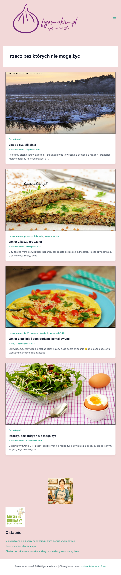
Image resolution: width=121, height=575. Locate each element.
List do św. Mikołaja (22, 144)
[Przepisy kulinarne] (15, 516)
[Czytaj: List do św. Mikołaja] (61, 102)
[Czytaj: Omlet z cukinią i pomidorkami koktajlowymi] (61, 296)
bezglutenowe (16, 236)
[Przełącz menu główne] (114, 18)
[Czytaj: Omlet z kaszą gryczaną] (61, 199)
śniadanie (38, 236)
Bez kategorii (15, 139)
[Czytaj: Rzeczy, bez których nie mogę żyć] (61, 393)
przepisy (28, 236)
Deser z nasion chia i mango (21, 546)
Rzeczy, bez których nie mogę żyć (33, 435)
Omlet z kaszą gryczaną (25, 241)
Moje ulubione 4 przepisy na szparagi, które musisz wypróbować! (40, 541)
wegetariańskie (51, 236)
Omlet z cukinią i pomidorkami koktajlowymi (39, 338)
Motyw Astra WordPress (94, 566)
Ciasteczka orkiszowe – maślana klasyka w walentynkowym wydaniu (42, 551)
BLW (26, 333)
